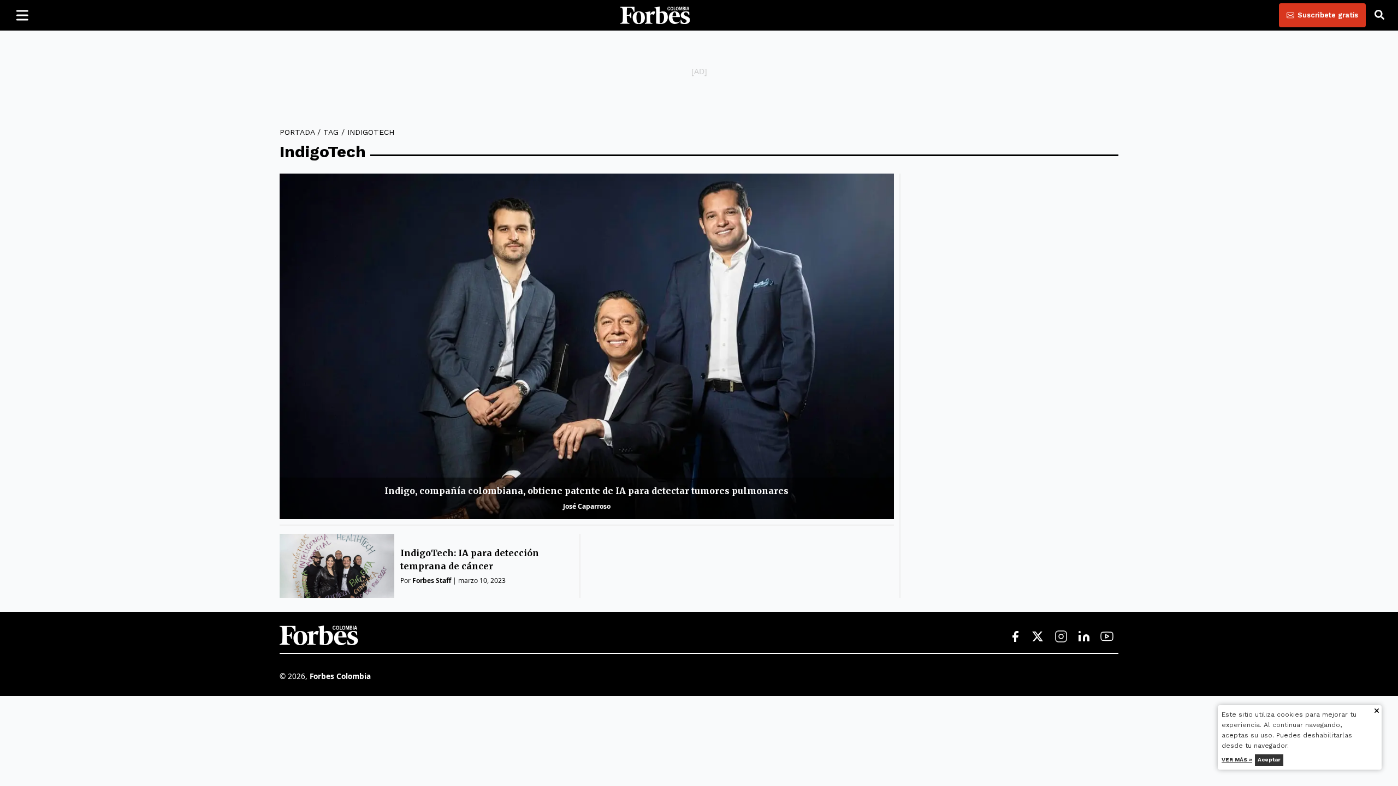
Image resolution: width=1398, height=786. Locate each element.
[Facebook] (1015, 637)
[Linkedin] (1084, 637)
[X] (1038, 637)
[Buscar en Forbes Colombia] (1379, 15)
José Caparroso (587, 506)
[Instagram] (1061, 637)
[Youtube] (1106, 637)
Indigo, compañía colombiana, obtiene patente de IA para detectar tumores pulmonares (586, 490)
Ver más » (1237, 760)
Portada (297, 132)
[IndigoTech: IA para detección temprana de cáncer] (337, 566)
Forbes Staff (431, 580)
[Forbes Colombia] (655, 15)
